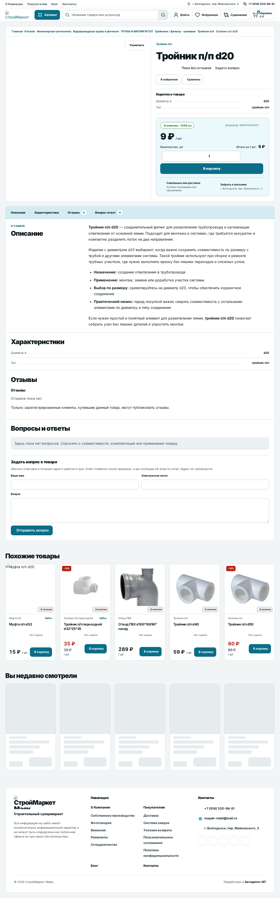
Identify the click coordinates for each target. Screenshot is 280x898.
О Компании (14, 4)
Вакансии (98, 830)
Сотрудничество (104, 844)
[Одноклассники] (213, 840)
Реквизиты (99, 837)
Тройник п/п (205, 31)
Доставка (150, 815)
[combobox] (115, 14)
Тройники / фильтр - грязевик (175, 31)
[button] (41, 652)
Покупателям (37, 4)
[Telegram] (245, 840)
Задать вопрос (227, 68)
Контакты (69, 4)
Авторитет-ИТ (255, 882)
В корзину (211, 168)
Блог (54, 4)
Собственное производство (113, 815)
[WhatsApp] (223, 840)
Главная (17, 31)
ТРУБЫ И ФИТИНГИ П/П (137, 31)
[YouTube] (202, 840)
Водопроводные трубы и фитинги (96, 31)
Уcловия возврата (157, 830)
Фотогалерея (101, 823)
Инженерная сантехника (54, 31)
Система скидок (156, 823)
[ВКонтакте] (234, 840)
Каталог (30, 31)
